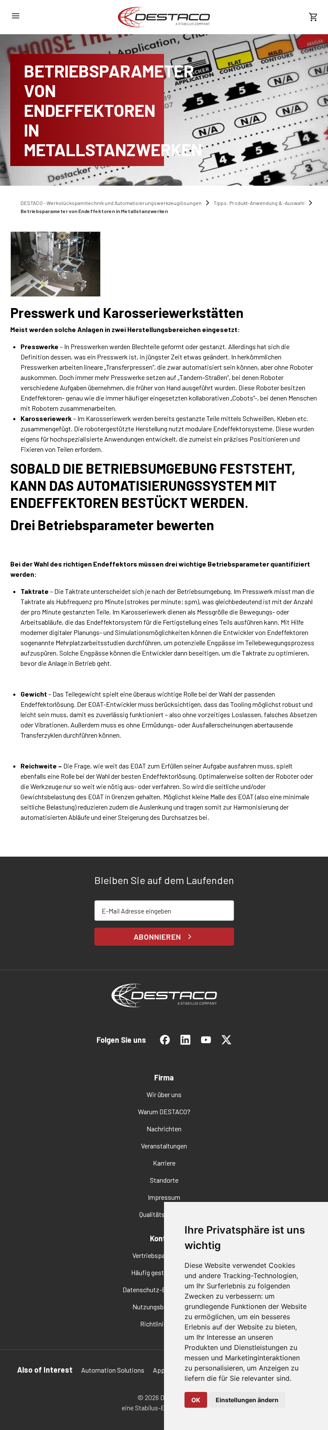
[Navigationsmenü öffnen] (15, 16)
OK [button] (195, 1399)
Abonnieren (157, 936)
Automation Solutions (112, 1370)
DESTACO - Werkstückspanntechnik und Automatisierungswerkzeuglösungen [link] (111, 203)
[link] (164, 17)
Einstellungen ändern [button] (247, 1399)
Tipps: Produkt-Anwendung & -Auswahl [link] (259, 203)
